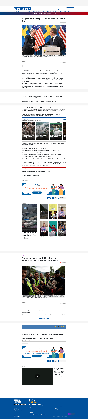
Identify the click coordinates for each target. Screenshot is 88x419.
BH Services (15, 413)
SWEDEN (26, 180)
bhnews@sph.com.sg (34, 415)
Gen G (65, 11)
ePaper (59, 7)
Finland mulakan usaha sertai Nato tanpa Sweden (36, 171)
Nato (23, 180)
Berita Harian (55, 411)
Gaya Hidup (38, 11)
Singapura (19, 11)
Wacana (43, 11)
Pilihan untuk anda (25, 119)
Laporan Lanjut (44, 318)
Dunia (29, 11)
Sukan (48, 11)
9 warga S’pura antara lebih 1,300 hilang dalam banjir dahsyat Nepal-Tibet (43, 334)
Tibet (26, 343)
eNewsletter (55, 7)
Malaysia (24, 11)
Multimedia (60, 11)
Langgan (70, 7)
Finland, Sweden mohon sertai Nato (32, 175)
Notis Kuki (15, 411)
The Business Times (56, 409)
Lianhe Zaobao (55, 410)
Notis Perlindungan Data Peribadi (19, 410)
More (69, 11)
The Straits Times (55, 408)
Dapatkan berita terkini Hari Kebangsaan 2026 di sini (45, 13)
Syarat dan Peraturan (17, 409)
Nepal (23, 343)
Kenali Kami (15, 408)
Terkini (15, 11)
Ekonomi (33, 11)
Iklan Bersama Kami (17, 416)
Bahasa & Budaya (53, 11)
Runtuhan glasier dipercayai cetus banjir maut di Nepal (37, 338)
